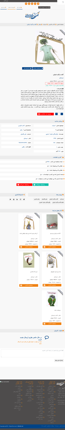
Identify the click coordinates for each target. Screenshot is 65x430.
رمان (40, 24)
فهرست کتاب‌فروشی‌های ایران (17, 391)
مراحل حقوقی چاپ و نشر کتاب (40, 398)
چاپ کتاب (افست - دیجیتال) (41, 413)
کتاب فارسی (52, 24)
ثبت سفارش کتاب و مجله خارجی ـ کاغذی (50, 388)
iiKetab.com (20, 426)
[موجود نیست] (49, 47)
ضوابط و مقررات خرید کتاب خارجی (50, 417)
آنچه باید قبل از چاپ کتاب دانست (39, 404)
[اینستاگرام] (35, 4)
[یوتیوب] (29, 4)
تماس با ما (44, 426)
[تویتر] (26, 4)
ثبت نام (19, 7)
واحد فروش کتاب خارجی (52, 382)
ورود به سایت (11, 7)
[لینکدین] (32, 4)
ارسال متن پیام (59, 360)
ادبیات (44, 24)
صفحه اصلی (60, 24)
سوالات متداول (50, 426)
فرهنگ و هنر (29, 390)
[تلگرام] (38, 4)
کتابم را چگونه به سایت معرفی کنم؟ (17, 408)
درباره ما (57, 426)
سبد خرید (3, 7)
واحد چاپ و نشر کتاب (41, 382)
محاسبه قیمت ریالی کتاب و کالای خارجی (51, 400)
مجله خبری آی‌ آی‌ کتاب (29, 382)
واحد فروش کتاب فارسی (19, 382)
